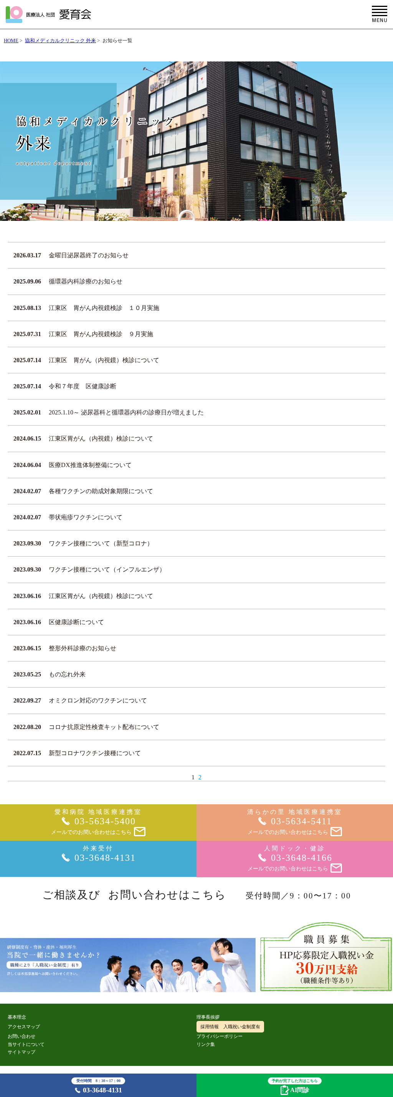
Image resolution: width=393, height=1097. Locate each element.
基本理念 (17, 1017)
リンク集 (205, 1044)
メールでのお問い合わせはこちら (91, 832)
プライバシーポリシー (219, 1036)
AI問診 (295, 1086)
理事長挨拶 (208, 1017)
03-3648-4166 (301, 858)
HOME (11, 40)
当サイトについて (26, 1044)
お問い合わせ (21, 1036)
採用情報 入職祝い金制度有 (230, 1026)
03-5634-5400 (105, 821)
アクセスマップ (24, 1026)
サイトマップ (21, 1052)
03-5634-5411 (301, 821)
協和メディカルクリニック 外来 (60, 40)
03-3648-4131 (99, 1086)
